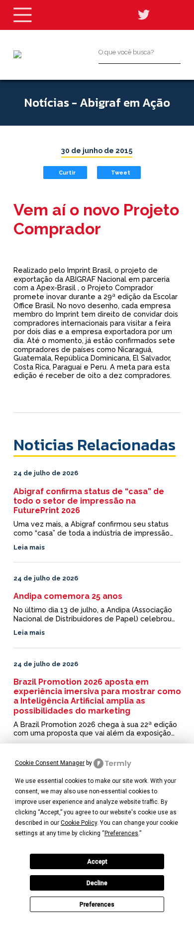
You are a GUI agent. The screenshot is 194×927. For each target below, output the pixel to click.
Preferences (97, 904)
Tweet (120, 172)
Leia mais (29, 547)
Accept (97, 861)
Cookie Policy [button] (79, 822)
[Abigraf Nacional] (17, 54)
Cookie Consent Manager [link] (50, 762)
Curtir (67, 172)
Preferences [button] (121, 833)
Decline (97, 883)
